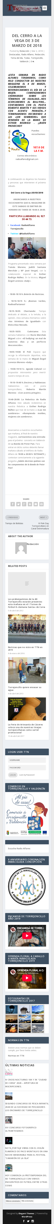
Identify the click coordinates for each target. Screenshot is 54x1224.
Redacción (24, 51)
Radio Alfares (27, 54)
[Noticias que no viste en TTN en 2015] (27, 628)
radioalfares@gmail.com (27, 159)
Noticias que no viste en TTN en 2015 (25, 648)
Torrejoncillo (37, 58)
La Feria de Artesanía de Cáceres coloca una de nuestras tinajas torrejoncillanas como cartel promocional (25, 728)
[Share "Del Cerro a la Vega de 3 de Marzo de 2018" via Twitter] (18, 504)
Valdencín (24, 61)
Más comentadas (27, 1201)
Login (13, 775)
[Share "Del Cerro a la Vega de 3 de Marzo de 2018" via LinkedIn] (30, 504)
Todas (27, 58)
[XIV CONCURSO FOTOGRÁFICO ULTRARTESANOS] (27, 1120)
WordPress (27, 1216)
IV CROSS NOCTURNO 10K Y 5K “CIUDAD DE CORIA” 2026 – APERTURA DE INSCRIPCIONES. (26, 1083)
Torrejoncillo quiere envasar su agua (24, 688)
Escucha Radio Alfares (19, 848)
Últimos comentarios (13, 1201)
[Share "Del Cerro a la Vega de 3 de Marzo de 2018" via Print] (41, 504)
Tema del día (17, 58)
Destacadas (14, 54)
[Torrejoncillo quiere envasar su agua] (27, 670)
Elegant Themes (26, 1213)
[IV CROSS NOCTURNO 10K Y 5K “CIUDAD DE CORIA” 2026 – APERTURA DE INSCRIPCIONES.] (27, 1072)
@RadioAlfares (27, 233)
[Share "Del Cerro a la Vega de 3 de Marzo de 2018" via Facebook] (13, 504)
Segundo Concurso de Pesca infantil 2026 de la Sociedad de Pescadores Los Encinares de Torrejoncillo (27, 1107)
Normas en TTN (16, 1055)
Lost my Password (26, 775)
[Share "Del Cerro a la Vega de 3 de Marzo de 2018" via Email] (36, 504)
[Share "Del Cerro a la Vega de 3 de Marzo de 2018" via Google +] (24, 504)
